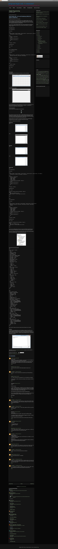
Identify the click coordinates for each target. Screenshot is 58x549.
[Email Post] (18, 352)
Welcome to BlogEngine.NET (13, 522)
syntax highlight (46, 81)
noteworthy (41, 77)
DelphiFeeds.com (12, 506)
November (39, 36)
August (39, 39)
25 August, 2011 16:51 (18, 371)
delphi (37, 74)
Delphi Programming (14, 11)
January (39, 48)
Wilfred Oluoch (13, 428)
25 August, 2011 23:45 (18, 406)
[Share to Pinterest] (23, 352)
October (39, 37)
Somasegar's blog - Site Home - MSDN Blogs (15, 528)
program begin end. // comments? (21, 3)
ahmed (12, 454)
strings (43, 81)
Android (39, 71)
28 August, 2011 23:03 (18, 449)
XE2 (47, 83)
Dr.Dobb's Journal (12, 509)
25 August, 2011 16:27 (16, 366)
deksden (12, 376)
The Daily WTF (12, 538)
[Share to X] (21, 352)
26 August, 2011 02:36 (17, 411)
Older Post (32, 483)
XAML (45, 83)
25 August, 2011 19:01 (16, 376)
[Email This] (20, 352)
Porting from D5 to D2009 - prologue (41, 27)
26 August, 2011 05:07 (18, 421)
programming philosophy (40, 79)
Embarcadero (42, 74)
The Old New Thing (12, 541)
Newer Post (11, 483)
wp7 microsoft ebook (41, 83)
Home (10, 7)
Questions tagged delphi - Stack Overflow (15, 524)
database (43, 73)
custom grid (39, 73)
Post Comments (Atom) (23, 486)
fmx (47, 75)
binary (48, 71)
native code (37, 77)
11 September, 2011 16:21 (19, 465)
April (38, 47)
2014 (38, 31)
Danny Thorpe (12, 503)
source (40, 81)
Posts (38, 55)
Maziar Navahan (13, 421)
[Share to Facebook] (22, 352)
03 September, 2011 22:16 (16, 454)
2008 (38, 52)
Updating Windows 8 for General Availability (15, 493)
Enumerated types (47, 74)
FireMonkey (44, 75)
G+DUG (24, 7)
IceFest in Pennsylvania (12, 507)
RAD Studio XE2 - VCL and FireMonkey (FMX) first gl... (42, 41)
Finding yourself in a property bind (40, 18)
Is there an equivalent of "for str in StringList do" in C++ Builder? (17, 525)
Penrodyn (12, 366)
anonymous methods (43, 71)
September (39, 38)
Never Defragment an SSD (13, 519)
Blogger (38, 547)
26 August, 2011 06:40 (18, 428)
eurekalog (38, 75)
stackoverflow (12, 535)
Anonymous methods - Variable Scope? (41, 19)
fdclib (41, 75)
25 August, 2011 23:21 (17, 383)
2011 (38, 35)
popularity (37, 78)
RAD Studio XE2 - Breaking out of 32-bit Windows (42, 43)
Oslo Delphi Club (29, 7)
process (47, 78)
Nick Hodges (11, 521)
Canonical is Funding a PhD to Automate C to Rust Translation (17, 531)
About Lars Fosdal (36, 7)
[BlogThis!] (21, 352)
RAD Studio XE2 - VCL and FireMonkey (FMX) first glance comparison (42, 12)
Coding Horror (12, 500)
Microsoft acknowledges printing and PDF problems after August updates (18, 490)
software (38, 81)
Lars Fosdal (12, 371)
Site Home (11, 527)
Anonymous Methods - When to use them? (42, 22)
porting (40, 78)
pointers (47, 77)
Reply (12, 364)
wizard (37, 83)
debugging (47, 73)
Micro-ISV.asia (12, 518)
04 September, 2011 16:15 (19, 459)
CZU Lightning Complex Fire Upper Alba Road (15, 504)
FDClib (14, 7)
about (36, 71)
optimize (44, 77)
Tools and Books (19, 7)
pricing (44, 78)
